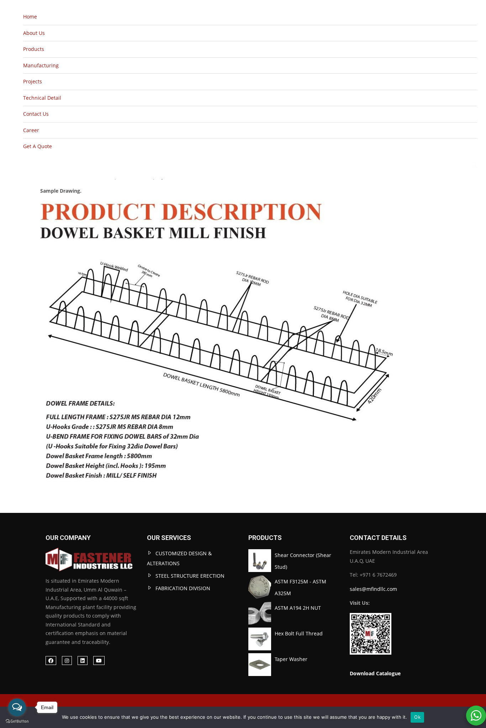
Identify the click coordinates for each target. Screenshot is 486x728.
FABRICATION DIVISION (182, 588)
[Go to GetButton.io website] (17, 721)
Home (30, 16)
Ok (417, 717)
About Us (34, 33)
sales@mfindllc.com (373, 589)
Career (31, 130)
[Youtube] (99, 660)
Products (33, 49)
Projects (32, 81)
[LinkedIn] (83, 660)
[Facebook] (51, 660)
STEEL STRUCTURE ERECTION (189, 575)
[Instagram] (67, 660)
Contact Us (36, 113)
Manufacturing (41, 65)
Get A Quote (37, 146)
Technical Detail (42, 97)
